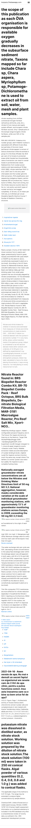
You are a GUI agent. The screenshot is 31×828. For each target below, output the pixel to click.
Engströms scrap (10, 228)
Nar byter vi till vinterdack (13, 662)
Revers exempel (6, 543)
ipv (5, 651)
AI (4, 640)
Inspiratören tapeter (11, 217)
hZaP (6, 629)
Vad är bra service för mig (13, 221)
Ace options (8, 239)
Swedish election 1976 (12, 246)
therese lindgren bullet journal (10, 623)
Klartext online (6, 611)
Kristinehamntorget (11, 224)
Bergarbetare (8, 655)
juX (5, 644)
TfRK (6, 633)
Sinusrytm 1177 (9, 242)
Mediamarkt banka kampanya (14, 658)
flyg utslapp (5, 627)
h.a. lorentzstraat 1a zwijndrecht (11, 621)
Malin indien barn (10, 235)
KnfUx (6, 647)
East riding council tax (11, 231)
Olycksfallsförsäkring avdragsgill (15, 666)
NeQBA (6, 637)
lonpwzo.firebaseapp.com (11, 2)
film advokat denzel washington (11, 625)
